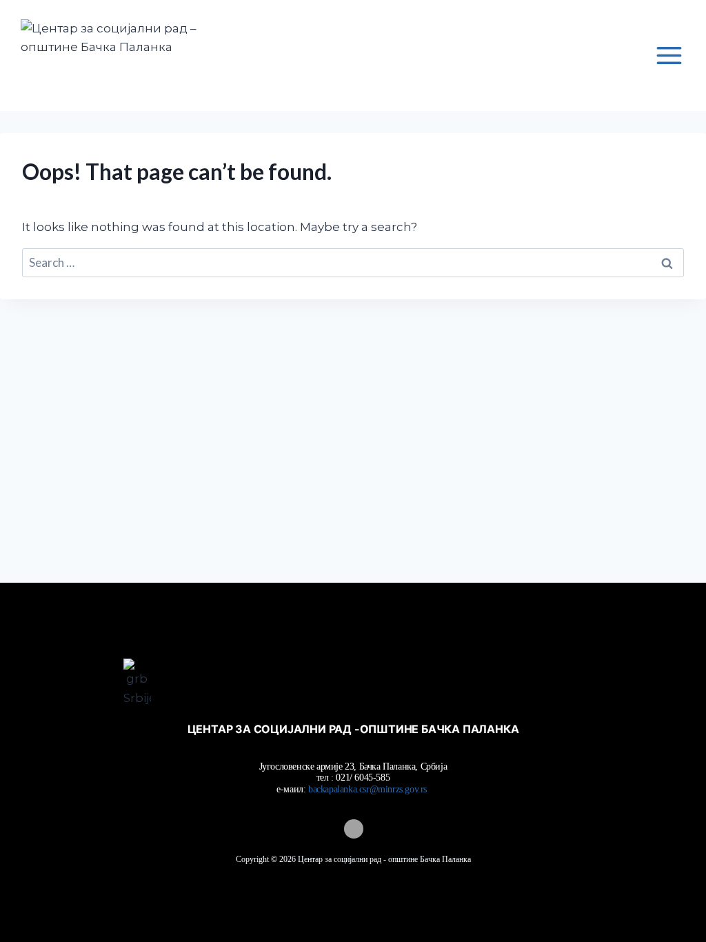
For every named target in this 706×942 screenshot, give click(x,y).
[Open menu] (668, 55)
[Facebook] (353, 829)
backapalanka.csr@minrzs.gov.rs (369, 789)
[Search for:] (353, 263)
